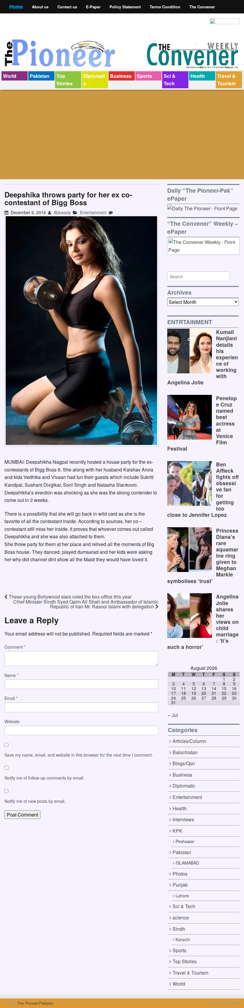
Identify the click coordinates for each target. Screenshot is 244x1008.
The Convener (202, 7)
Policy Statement (125, 7)
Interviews (183, 819)
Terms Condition (165, 7)
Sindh (179, 928)
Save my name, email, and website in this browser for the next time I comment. (78, 755)
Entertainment (93, 212)
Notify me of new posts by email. (34, 801)
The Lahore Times (224, 1003)
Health (197, 75)
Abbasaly (61, 212)
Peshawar (185, 841)
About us (40, 7)
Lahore (182, 896)
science (181, 917)
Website (12, 721)
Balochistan (185, 752)
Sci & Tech (170, 79)
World (9, 75)
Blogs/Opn (184, 763)
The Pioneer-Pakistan (35, 1003)
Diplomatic (94, 79)
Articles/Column (189, 741)
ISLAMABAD (187, 863)
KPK (177, 830)
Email (11, 698)
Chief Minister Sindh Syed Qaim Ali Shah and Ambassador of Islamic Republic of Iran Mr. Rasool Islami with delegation (85, 604)
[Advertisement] (122, 134)
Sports (144, 75)
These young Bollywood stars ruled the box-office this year (69, 596)
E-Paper (93, 7)
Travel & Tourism (226, 79)
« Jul (173, 715)
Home (16, 6)
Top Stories (65, 79)
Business (121, 75)
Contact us (67, 7)
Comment (15, 647)
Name (11, 675)
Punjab (180, 884)
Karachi (183, 939)
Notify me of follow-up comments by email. (44, 778)
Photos (180, 873)
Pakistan (39, 75)
